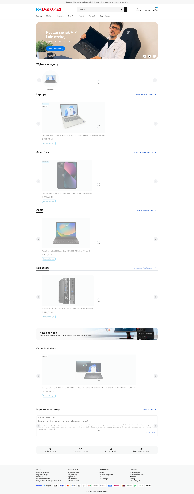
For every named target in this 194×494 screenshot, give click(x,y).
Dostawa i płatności (42, 472)
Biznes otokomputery (106, 475)
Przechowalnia (72, 479)
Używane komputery (136, 475)
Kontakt (101, 472)
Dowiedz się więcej (55, 49)
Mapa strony (134, 481)
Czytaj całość (151, 432)
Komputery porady (46, 417)
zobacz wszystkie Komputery (143, 268)
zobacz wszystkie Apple (145, 210)
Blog (100, 477)
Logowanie (71, 477)
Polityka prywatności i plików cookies (48, 481)
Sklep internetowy (96, 491)
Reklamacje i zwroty (43, 479)
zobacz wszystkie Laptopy (144, 94)
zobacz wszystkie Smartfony (143, 152)
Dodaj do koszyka (48, 143)
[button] (125, 9)
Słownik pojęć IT (104, 479)
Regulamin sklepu (42, 475)
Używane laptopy (136, 472)
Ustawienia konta (73, 481)
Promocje (133, 477)
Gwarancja (39, 477)
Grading (132, 479)
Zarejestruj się (72, 475)
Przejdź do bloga (147, 409)
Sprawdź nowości (145, 334)
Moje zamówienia (73, 472)
